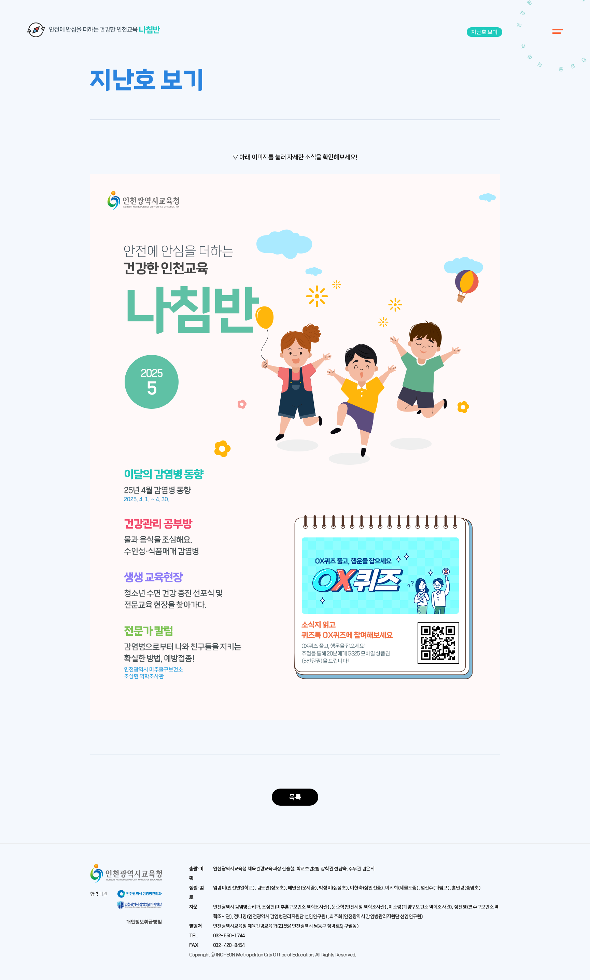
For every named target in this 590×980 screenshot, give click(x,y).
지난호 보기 (484, 32)
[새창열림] (126, 880)
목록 (295, 797)
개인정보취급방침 (144, 922)
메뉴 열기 (556, 31)
